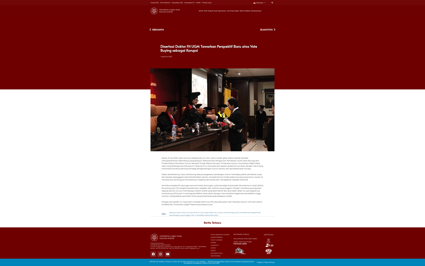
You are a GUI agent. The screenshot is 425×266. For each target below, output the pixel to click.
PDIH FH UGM (199, 212)
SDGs (216, 215)
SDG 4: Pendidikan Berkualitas (202, 215)
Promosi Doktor (229, 212)
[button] (272, 2)
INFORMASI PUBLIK (241, 234)
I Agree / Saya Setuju (266, 262)
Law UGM (189, 212)
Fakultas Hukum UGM (177, 212)
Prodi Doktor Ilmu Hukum (213, 212)
